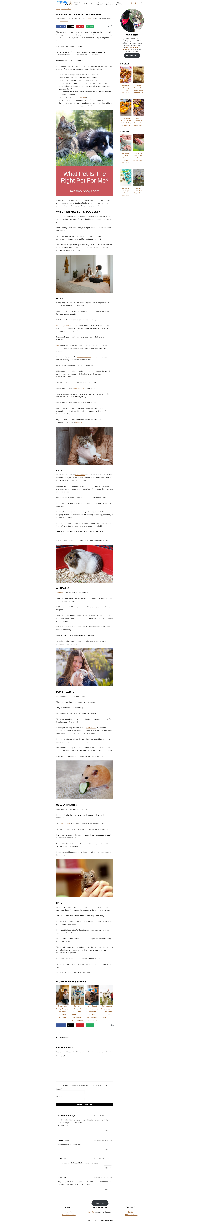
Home (58, 9)
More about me (131, 55)
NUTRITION (88, 3)
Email (59, 1097)
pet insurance (81, 97)
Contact (131, 1212)
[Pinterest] (131, 3)
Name (59, 1089)
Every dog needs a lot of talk (67, 326)
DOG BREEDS (109, 3)
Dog (57, 345)
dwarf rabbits (91, 728)
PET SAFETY (119, 3)
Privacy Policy (69, 1212)
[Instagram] (135, 3)
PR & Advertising (131, 1215)
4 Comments (64, 21)
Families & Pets (66, 9)
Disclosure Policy (69, 1215)
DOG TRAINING (99, 3)
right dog (78, 422)
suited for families (79, 388)
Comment (60, 1056)
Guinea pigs (60, 593)
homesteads (80, 475)
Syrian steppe (65, 823)
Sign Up (91, 1212)
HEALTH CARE (77, 3)
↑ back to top (100, 1203)
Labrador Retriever (84, 357)
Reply (108, 1131)
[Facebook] (127, 3)
